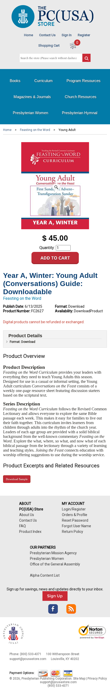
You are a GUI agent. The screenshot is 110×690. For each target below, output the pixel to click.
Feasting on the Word (35, 130)
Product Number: (16, 311)
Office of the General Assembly (55, 564)
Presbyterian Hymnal (79, 113)
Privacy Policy (97, 678)
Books (15, 80)
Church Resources (80, 96)
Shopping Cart (49, 45)
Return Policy (72, 532)
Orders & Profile (74, 515)
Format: (61, 306)
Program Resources (84, 80)
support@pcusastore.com (27, 659)
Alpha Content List (45, 575)
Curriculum (43, 80)
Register (84, 35)
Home (28, 35)
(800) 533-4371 (30, 654)
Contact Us (47, 35)
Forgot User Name (76, 526)
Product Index (30, 532)
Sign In (67, 35)
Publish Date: (13, 306)
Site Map (79, 678)
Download (17, 479)
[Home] (52, 27)
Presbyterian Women (30, 113)
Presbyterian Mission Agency (53, 553)
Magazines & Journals (32, 96)
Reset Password (75, 520)
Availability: (64, 311)
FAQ (22, 526)
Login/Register (74, 509)
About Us (26, 515)
